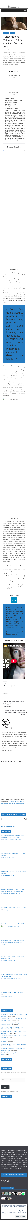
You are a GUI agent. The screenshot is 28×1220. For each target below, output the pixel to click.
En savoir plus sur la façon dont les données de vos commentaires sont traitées (12, 803)
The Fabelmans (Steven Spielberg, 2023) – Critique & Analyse (14, 854)
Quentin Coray (17, 50)
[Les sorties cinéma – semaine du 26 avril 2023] (11, 1000)
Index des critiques (8, 827)
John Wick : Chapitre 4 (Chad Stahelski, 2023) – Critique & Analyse (12, 957)
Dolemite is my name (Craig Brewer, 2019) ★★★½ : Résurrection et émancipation (13, 704)
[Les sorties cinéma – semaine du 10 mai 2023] (11, 948)
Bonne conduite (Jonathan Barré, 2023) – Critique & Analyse (13, 872)
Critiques (12, 33)
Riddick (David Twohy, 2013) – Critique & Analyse (13, 1044)
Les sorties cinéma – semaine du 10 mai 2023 (12, 940)
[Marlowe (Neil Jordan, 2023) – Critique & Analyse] (11, 915)
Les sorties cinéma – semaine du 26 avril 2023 (12, 992)
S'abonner (5, 1087)
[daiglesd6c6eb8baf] (6, 1193)
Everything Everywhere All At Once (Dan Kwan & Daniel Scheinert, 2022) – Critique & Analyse (13, 890)
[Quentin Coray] (13, 1193)
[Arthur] (20, 1193)
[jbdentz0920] (23, 1193)
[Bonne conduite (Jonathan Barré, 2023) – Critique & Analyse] (11, 881)
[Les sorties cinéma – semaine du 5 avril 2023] (11, 931)
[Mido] (10, 1193)
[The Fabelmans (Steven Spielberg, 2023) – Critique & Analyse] (11, 863)
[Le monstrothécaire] (3, 1198)
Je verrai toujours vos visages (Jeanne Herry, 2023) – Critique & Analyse (14, 975)
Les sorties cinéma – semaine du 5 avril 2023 (12, 924)
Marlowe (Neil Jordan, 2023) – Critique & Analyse (13, 907)
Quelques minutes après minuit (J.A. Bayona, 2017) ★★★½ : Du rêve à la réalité (14, 712)
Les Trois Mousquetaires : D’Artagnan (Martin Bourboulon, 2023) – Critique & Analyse (12, 836)
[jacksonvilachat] (16, 1193)
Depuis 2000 (5, 33)
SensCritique (13, 140)
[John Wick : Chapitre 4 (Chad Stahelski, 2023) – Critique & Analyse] (11, 966)
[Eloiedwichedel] (6, 1198)
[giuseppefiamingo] (3, 1193)
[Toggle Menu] (25, 10)
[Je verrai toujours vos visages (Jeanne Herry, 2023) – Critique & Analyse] (11, 984)
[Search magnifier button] (25, 819)
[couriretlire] (10, 1198)
